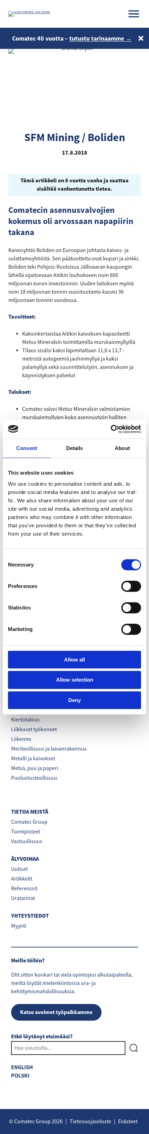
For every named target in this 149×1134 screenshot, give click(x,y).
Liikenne (21, 739)
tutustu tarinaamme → (100, 38)
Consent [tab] (26, 448)
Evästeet (128, 1121)
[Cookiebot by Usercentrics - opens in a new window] (110, 429)
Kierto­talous (25, 719)
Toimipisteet (25, 831)
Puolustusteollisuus (34, 777)
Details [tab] (74, 448)
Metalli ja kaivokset (33, 758)
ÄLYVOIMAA (25, 859)
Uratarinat (23, 898)
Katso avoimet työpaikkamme (56, 1012)
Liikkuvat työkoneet (34, 729)
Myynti (18, 926)
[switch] (131, 586)
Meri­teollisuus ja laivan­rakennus (49, 748)
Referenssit (24, 888)
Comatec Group (29, 822)
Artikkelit (21, 878)
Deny (74, 700)
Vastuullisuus (26, 841)
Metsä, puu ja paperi (34, 768)
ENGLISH (22, 1067)
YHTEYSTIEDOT (30, 916)
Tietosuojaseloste (90, 1121)
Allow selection (74, 680)
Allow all (74, 660)
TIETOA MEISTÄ (29, 812)
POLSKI (20, 1075)
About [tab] (122, 448)
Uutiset (19, 869)
